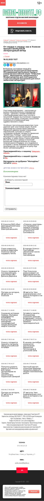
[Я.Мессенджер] (4, 65)
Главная (5, 40)
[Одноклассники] (11, 65)
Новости (12, 40)
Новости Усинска (21, 40)
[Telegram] (14, 65)
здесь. (14, 163)
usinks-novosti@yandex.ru (22, 463)
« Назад (6, 56)
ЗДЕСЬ (31, 168)
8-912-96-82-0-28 (22, 446)
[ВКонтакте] (8, 65)
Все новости (22, 23)
